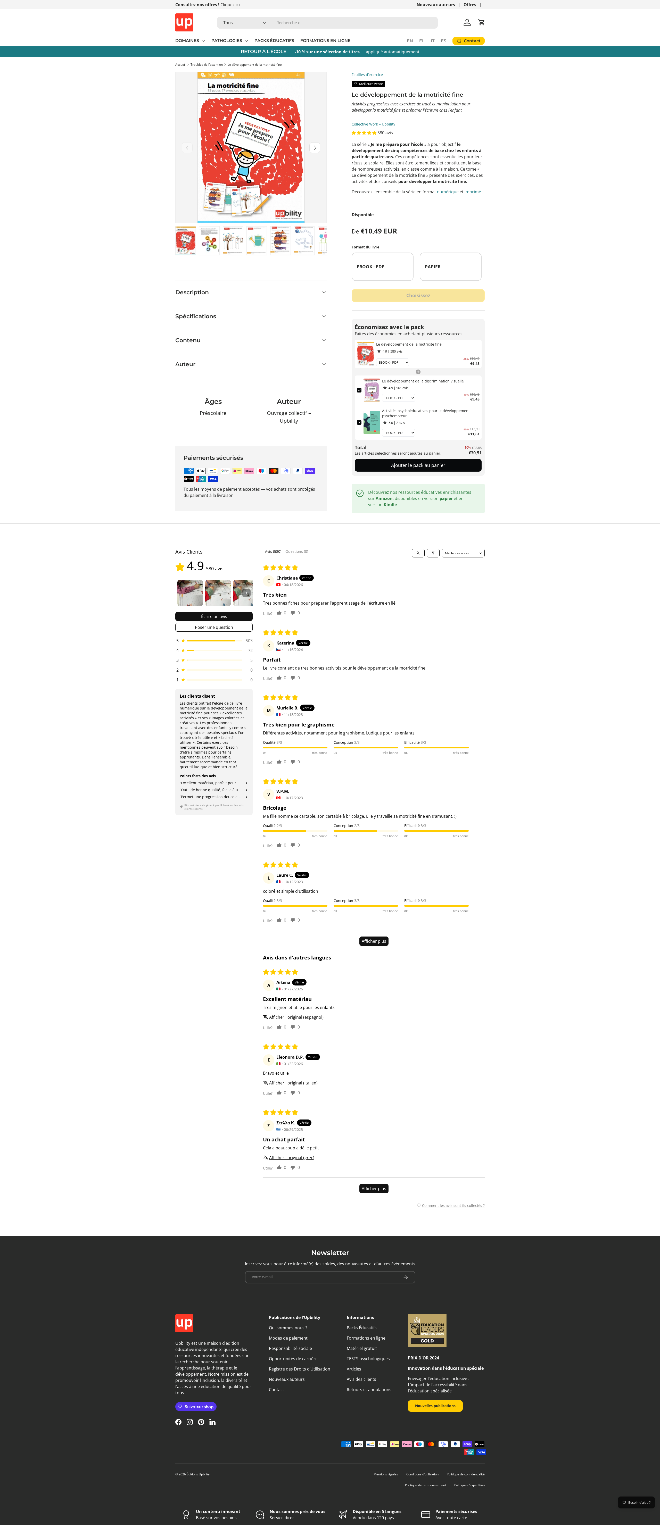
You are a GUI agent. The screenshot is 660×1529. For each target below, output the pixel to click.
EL (422, 40)
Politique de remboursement (425, 1485)
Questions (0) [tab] (296, 551)
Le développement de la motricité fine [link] (409, 344)
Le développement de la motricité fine (255, 64)
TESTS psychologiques (368, 1358)
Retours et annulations (369, 1389)
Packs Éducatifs (362, 1328)
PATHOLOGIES (226, 40)
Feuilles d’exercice (367, 74)
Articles (354, 1369)
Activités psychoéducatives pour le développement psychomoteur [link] (426, 413)
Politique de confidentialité (466, 1474)
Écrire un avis (214, 616)
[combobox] (327, 23)
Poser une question (214, 627)
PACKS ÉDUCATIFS (274, 40)
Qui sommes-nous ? (288, 1328)
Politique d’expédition (469, 1485)
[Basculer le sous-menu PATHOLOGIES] (246, 41)
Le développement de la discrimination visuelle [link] (423, 381)
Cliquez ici (230, 4)
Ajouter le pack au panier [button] (418, 465)
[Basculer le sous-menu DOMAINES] (203, 41)
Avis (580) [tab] (273, 551)
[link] (365, 354)
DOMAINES (187, 40)
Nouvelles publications (435, 1405)
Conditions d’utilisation (422, 1474)
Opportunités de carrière (293, 1358)
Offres (470, 4)
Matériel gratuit (362, 1348)
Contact (276, 1389)
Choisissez (418, 295)
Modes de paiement (288, 1338)
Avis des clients (361, 1379)
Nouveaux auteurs (436, 4)
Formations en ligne (366, 1338)
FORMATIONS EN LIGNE (325, 40)
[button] (481, 22)
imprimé (473, 192)
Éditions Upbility (198, 1474)
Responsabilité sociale (290, 1348)
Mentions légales (386, 1474)
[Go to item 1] (190, 593)
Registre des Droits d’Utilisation (299, 1369)
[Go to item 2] (218, 593)
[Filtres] (433, 553)
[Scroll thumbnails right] (246, 593)
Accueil (180, 64)
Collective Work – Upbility (373, 124)
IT (433, 40)
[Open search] (418, 553)
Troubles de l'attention (207, 64)
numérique (448, 192)
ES (443, 40)
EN (410, 40)
